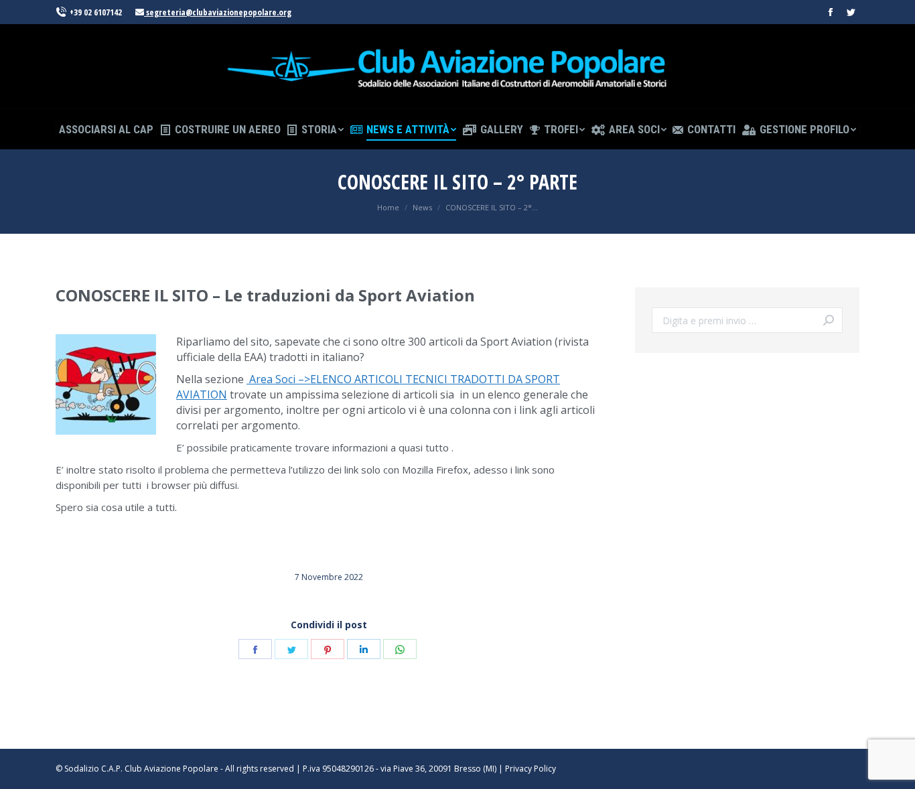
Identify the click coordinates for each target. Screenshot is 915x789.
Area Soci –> (278, 379)
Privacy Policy (530, 768)
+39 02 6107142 (96, 12)
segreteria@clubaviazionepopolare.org (217, 12)
